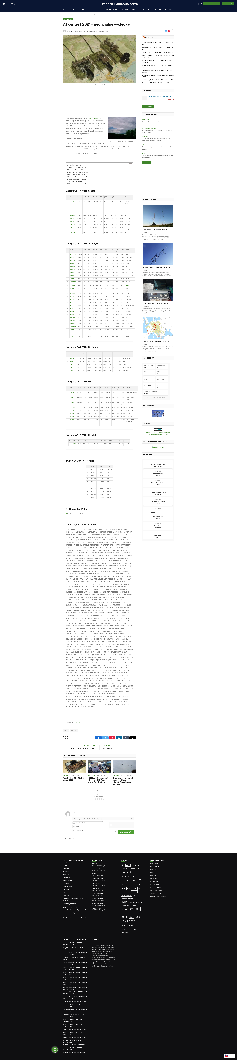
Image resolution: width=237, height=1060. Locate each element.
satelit (125, 917)
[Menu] (4, 4)
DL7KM (128, 285)
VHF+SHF (63, 9)
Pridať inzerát (228, 4)
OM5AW (72, 212)
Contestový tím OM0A (156, 893)
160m (128, 865)
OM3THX (73, 333)
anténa (135, 865)
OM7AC (72, 321)
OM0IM (72, 288)
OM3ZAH (73, 327)
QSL (138, 909)
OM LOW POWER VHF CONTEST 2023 (74, 1037)
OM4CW (72, 358)
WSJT (124, 929)
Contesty (98, 860)
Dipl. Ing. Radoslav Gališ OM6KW (158, 493)
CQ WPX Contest (128, 876)
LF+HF (54, 9)
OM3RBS (72, 407)
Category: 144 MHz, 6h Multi (77, 177)
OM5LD (72, 367)
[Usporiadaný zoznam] (84, 819)
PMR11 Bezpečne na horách (158, 896)
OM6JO (72, 311)
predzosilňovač (125, 905)
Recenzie (168, 9)
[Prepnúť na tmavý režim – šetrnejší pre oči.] (201, 4)
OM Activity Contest (136, 902)
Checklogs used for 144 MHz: (78, 184)
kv (134, 895)
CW (72, 730)
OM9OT (124, 902)
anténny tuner (125, 868)
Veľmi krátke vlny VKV (149, 128)
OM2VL (72, 202)
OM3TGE (73, 282)
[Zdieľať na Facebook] (163, 30)
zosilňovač (125, 932)
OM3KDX (72, 410)
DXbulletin (151, 9)
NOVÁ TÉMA (146, 162)
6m (123, 865)
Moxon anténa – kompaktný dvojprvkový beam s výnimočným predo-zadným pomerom (123, 781)
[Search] (198, 4)
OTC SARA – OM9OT (156, 887)
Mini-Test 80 (95, 888)
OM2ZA (72, 370)
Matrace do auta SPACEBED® (158, 434)
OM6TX (72, 266)
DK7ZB (130, 885)
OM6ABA (73, 293)
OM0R (74, 444)
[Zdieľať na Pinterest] (169, 30)
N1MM (137, 899)
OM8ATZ (73, 336)
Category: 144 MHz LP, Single (78, 170)
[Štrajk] (82, 819)
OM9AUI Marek (154, 876)
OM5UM (72, 285)
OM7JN (72, 330)
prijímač (134, 905)
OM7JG (72, 279)
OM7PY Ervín (154, 873)
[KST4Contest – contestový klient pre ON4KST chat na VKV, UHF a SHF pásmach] (99, 766)
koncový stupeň (126, 895)
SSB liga (124, 921)
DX (135, 884)
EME (123, 888)
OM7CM (72, 305)
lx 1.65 (78, 722)
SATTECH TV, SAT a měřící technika (158, 432)
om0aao (71, 31)
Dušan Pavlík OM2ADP (158, 536)
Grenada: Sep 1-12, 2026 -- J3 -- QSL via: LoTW (155, 83)
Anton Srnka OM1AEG (158, 527)
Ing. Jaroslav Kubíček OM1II (158, 502)
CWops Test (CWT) (97, 878)
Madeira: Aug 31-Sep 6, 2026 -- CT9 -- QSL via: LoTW (157, 80)
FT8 (128, 888)
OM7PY (72, 302)
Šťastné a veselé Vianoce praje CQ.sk (83, 748)
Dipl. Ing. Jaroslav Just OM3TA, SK (158, 465)
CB (138, 868)
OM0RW (72, 269)
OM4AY (72, 317)
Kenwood (134, 891)
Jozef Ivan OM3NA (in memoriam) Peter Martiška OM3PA (158, 514)
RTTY (134, 913)
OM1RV (72, 314)
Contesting (97, 9)
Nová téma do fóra (212, 4)
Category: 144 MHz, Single (77, 167)
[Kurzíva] (77, 819)
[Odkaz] (95, 819)
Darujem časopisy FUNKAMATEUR (159, 96)
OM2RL (72, 221)
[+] (100, 818)
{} (97, 818)
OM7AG (72, 296)
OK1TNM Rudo (154, 881)
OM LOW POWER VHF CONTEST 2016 (74, 1002)
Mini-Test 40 (96, 883)
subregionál (134, 921)
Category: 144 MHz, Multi (76, 174)
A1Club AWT (95, 874)
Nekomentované (93, 31)
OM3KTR (72, 414)
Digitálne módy (138, 9)
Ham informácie (111, 9)
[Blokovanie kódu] (92, 819)
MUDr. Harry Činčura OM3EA (158, 484)
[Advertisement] (99, 103)
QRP (160, 9)
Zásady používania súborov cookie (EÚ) (74, 918)
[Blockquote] (90, 819)
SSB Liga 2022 (107, 748)
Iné (143, 145)
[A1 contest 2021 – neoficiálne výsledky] (99, 59)
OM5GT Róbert (154, 867)
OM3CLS (72, 224)
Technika (73, 9)
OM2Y (72, 397)
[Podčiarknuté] (79, 819)
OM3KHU (72, 417)
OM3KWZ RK (154, 864)
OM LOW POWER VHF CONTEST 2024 (74, 1045)
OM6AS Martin (154, 870)
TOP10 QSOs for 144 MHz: (77, 179)
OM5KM (72, 263)
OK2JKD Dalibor (154, 884)
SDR (131, 917)
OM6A (72, 402)
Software (125, 9)
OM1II (71, 308)
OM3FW (72, 209)
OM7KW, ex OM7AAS (156, 890)
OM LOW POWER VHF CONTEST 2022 (74, 1029)
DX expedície (149, 37)
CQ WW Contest (128, 880)
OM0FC (72, 361)
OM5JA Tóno (153, 878)
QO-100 (124, 909)
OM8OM (72, 276)
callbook (133, 868)
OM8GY (72, 324)
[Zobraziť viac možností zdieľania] (172, 30)
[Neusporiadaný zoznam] (87, 819)
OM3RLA (72, 420)
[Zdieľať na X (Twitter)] (166, 30)
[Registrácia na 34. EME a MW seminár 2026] (74, 766)
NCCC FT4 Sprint (97, 908)
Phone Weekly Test (98, 869)
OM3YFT (72, 364)
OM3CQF (73, 254)
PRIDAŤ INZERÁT (148, 106)
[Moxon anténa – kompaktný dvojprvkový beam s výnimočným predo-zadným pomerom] (124, 766)
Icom (134, 888)
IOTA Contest (125, 891)
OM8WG (72, 227)
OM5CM (72, 218)
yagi (135, 929)
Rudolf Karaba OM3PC (158, 474)
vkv (76, 730)
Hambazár (84, 9)
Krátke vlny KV (146, 119)
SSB (137, 916)
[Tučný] (74, 819)
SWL (124, 925)
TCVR (130, 925)
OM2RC (72, 257)
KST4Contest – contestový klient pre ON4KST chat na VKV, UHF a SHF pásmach (98, 780)
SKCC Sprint (95, 864)
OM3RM (72, 215)
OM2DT (72, 273)
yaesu (130, 929)
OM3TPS (73, 299)
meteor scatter (127, 899)
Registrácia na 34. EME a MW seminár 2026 (73, 779)
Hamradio (179, 9)
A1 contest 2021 (93, 118)
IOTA (140, 888)
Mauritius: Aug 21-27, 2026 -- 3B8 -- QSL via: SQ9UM (157, 52)
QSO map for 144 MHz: (75, 181)
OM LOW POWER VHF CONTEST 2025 (74, 1053)
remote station (126, 913)
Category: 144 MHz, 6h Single (78, 172)
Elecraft (141, 885)
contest (66, 730)
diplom (124, 885)
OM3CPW (73, 260)
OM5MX (72, 232)
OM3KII (72, 392)
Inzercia (144, 153)
